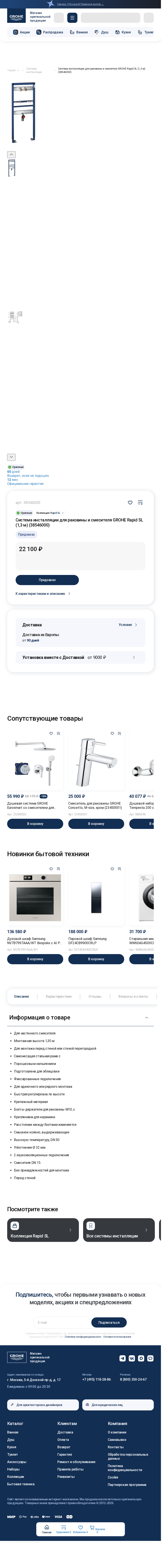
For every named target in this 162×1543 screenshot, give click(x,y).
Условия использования (117, 1336)
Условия (125, 625)
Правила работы (70, 1469)
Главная (46, 1532)
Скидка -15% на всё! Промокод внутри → (80, 4)
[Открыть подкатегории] (18, 70)
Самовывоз (117, 1440)
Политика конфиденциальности (83, 1336)
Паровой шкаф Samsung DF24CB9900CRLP (87, 941)
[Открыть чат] (150, 1358)
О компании (117, 1432)
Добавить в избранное (130, 503)
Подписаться (109, 1323)
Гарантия (64, 1454)
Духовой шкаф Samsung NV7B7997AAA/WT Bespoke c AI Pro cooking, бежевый (35, 941)
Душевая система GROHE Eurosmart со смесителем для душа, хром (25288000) (30, 805)
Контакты (116, 1447)
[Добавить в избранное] (51, 733)
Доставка (65, 1432)
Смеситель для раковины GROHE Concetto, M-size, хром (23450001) (95, 805)
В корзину (35, 824)
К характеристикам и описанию (40, 594)
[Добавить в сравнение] (58, 733)
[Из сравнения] (140, 503)
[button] (72, 18)
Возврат (63, 1447)
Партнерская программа (127, 1485)
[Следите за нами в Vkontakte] (131, 1358)
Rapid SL (55, 513)
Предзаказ (47, 580)
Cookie (113, 1477)
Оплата (63, 1440)
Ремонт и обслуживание (76, 1462)
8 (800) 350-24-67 (133, 1379)
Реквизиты (65, 1477)
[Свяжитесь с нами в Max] (141, 1358)
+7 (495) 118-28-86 (96, 1379)
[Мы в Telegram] (122, 1358)
